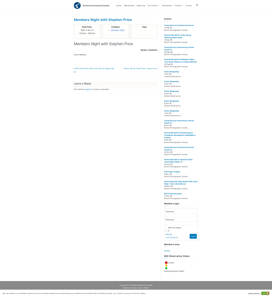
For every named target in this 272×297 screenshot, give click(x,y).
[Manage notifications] (267, 293)
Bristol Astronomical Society (96, 5)
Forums (189, 5)
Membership (129, 5)
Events (119, 5)
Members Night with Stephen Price (103, 20)
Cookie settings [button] (254, 293)
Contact (178, 5)
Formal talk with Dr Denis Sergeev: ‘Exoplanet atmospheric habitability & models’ (180, 135)
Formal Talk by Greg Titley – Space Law (140, 68)
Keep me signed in (174, 229)
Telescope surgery (172, 172)
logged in (88, 89)
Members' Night (118, 30)
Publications (167, 5)
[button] (158, 5)
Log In (193, 236)
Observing (141, 5)
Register (169, 234)
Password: (170, 220)
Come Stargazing (171, 72)
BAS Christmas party (173, 194)
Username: (170, 212)
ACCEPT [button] (265, 293)
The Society (152, 5)
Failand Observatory (172, 76)
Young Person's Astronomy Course (179, 25)
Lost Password (172, 237)
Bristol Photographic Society (176, 30)
